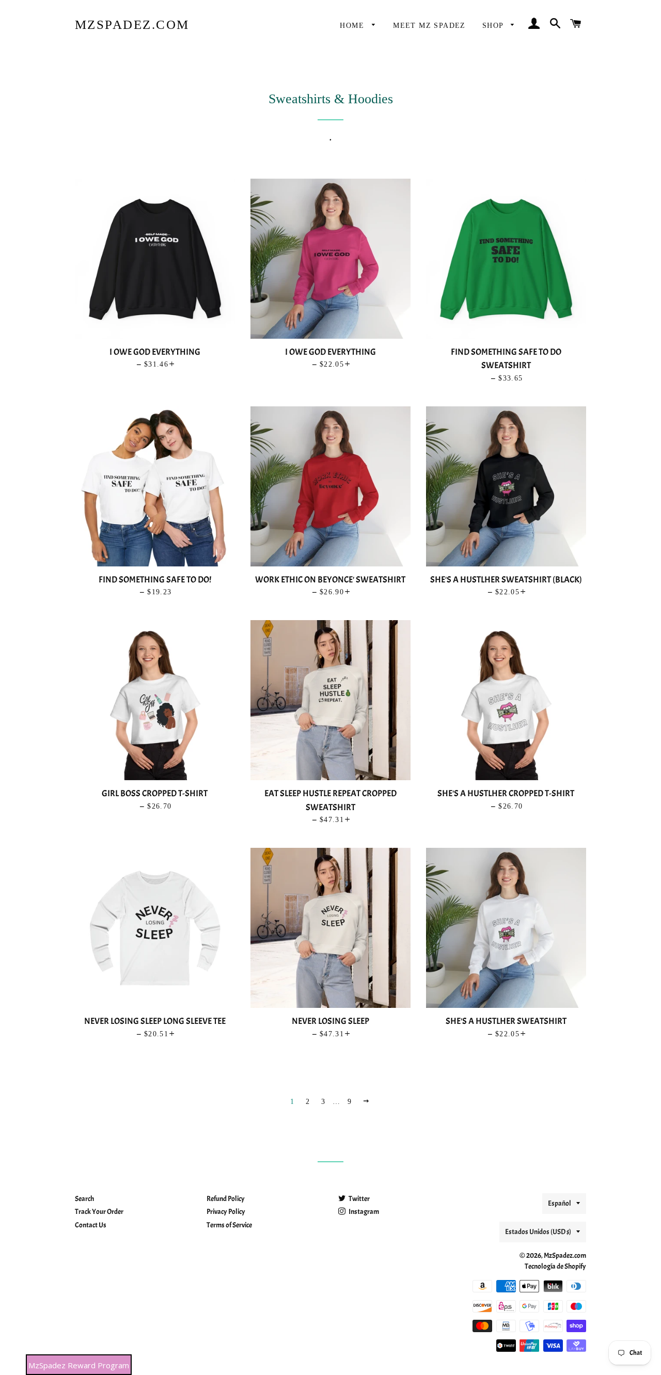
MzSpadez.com (132, 24)
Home (353, 25)
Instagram (363, 1211)
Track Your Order (99, 1211)
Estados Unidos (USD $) (538, 1231)
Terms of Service (229, 1225)
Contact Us (90, 1225)
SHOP (494, 25)
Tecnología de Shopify (555, 1266)
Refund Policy (226, 1198)
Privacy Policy (226, 1211)
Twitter (359, 1198)
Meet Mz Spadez (429, 25)
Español (559, 1203)
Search (84, 1198)
